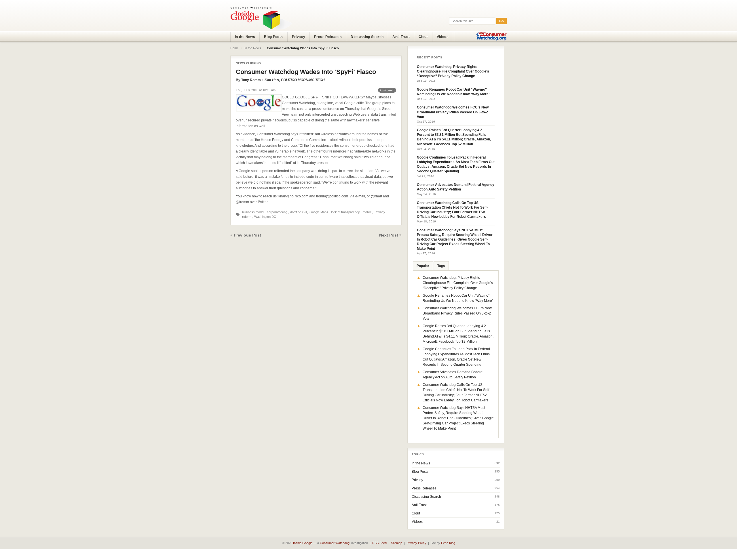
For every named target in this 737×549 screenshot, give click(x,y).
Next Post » (390, 235)
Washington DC (265, 216)
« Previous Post (245, 235)
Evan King (448, 543)
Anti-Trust (401, 37)
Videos (443, 37)
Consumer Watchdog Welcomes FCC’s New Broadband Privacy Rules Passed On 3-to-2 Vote (453, 112)
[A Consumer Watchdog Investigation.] (261, 17)
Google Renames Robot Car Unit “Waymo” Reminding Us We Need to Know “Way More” (453, 92)
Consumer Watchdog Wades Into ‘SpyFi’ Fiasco (306, 71)
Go (501, 21)
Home (234, 48)
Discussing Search (367, 37)
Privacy (298, 37)
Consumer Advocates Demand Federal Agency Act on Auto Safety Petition (455, 187)
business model (253, 212)
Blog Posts (273, 37)
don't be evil (298, 212)
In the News (245, 37)
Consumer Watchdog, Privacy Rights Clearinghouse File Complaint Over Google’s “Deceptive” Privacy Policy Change (453, 71)
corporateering (277, 212)
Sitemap (396, 543)
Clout (423, 37)
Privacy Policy (416, 543)
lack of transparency (345, 212)
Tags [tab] (441, 266)
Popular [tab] (423, 266)
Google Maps (318, 212)
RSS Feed (379, 543)
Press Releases (328, 37)
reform (246, 216)
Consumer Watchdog (334, 543)
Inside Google (302, 543)
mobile (367, 212)
